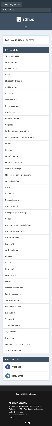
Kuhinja (8, 150)
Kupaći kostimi (11, 156)
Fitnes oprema (11, 106)
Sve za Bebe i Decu (13, 306)
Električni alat (11, 99)
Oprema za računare (14, 231)
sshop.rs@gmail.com (12, 4)
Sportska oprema (13, 300)
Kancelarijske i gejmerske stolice (19, 137)
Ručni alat (9, 269)
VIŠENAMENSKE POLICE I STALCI (18, 344)
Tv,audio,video (11, 331)
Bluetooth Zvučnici (13, 81)
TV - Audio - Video (13, 325)
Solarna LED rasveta (14, 288)
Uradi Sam (9, 338)
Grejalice (9, 125)
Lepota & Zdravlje (13, 168)
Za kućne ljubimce (13, 350)
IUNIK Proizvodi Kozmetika (17, 131)
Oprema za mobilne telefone (18, 225)
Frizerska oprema (13, 118)
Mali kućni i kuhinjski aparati (18, 175)
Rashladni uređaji (13, 250)
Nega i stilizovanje (13, 200)
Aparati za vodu (12, 56)
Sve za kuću (10, 313)
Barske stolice (11, 68)
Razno (8, 262)
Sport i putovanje (13, 294)
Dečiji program (11, 87)
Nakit (7, 187)
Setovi (8, 281)
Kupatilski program (13, 162)
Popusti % (9, 244)
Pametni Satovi (12, 237)
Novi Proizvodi (11, 206)
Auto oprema (11, 62)
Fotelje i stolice (11, 112)
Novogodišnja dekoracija (16, 212)
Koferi (8, 143)
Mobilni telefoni (12, 181)
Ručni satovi (10, 275)
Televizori (9, 319)
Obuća (8, 219)
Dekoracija (10, 93)
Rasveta (8, 256)
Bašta (7, 74)
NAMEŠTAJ (9, 193)
